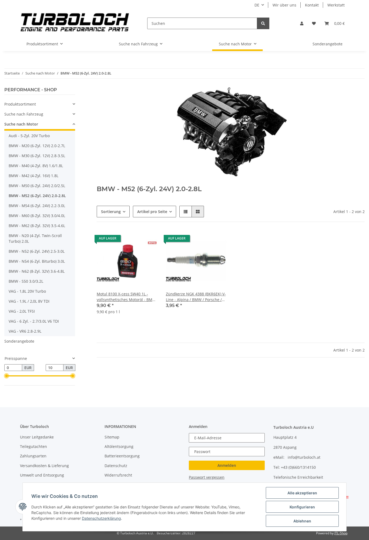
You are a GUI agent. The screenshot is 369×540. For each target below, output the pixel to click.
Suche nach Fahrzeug (23, 114)
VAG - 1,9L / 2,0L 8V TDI (29, 301)
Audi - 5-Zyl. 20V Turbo (29, 135)
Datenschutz (116, 465)
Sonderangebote (19, 341)
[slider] (6, 376)
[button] (302, 23)
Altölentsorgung (119, 446)
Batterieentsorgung (122, 455)
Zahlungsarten (33, 455)
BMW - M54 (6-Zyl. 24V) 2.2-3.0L (37, 205)
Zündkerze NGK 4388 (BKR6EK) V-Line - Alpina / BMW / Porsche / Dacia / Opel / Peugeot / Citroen (196, 296)
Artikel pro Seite (152, 211)
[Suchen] (263, 23)
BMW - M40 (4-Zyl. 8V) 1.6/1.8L (36, 165)
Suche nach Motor (21, 124)
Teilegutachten (33, 446)
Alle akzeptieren (302, 493)
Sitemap (112, 437)
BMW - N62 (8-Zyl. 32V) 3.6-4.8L (37, 271)
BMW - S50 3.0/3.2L (26, 281)
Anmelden (226, 465)
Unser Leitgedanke (37, 437)
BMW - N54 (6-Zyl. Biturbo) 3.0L (37, 261)
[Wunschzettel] (314, 23)
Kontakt (312, 5)
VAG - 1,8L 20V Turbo (27, 291)
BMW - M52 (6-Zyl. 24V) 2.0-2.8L (37, 195)
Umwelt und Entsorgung (42, 475)
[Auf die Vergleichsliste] (134, 240)
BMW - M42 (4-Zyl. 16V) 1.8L (33, 175)
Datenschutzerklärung (101, 518)
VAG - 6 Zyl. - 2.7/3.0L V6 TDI (34, 321)
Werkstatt (336, 5)
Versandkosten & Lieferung (44, 465)
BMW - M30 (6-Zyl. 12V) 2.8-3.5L (37, 155)
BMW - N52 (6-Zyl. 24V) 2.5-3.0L (37, 251)
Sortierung (111, 211)
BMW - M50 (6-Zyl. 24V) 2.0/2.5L (37, 185)
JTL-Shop (340, 533)
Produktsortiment (20, 104)
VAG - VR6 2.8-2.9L (25, 331)
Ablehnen (302, 521)
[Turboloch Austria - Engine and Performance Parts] (75, 23)
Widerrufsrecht (118, 475)
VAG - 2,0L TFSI (22, 311)
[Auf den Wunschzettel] (148, 240)
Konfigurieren (302, 507)
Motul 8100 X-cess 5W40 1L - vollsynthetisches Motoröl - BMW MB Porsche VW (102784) (126, 296)
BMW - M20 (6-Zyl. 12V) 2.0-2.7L (37, 145)
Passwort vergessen (206, 477)
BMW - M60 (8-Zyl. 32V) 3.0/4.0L (37, 215)
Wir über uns (284, 5)
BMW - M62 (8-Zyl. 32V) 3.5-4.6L (37, 225)
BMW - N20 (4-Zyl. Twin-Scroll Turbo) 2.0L (35, 238)
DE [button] (256, 5)
